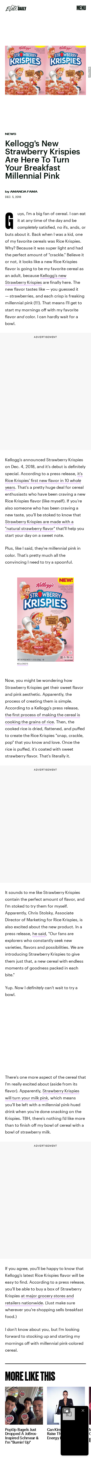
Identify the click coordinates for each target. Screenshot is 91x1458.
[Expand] (66, 1410)
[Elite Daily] (16, 8)
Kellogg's (89, 71)
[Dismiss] (83, 1410)
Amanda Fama (23, 191)
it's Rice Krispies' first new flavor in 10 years (44, 480)
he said (39, 933)
